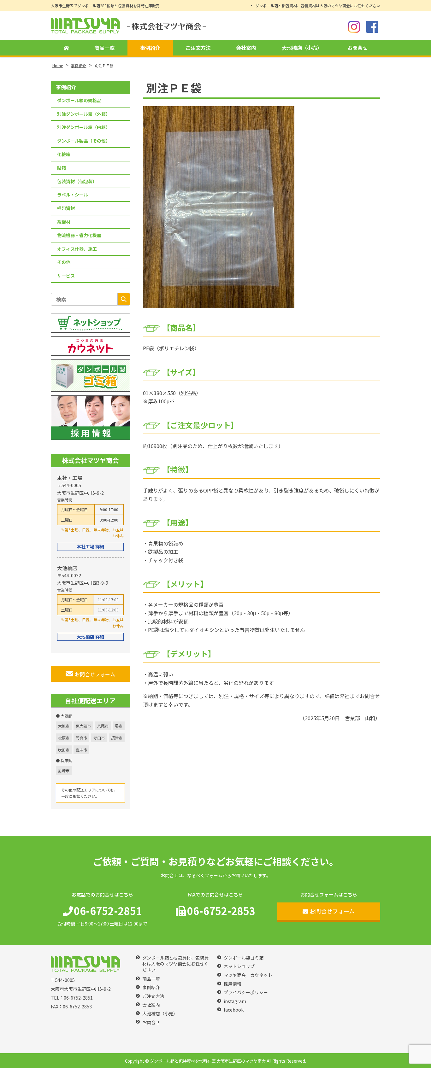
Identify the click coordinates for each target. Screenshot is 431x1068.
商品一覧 (104, 47)
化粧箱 (63, 154)
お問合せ (357, 47)
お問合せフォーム (95, 674)
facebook (234, 1010)
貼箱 (61, 168)
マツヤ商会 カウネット (248, 975)
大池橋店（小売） (302, 47)
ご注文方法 (198, 47)
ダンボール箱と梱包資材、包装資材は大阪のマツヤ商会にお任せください (317, 5)
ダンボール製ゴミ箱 (243, 958)
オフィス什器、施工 (77, 249)
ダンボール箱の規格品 (79, 100)
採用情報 (232, 984)
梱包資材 (66, 208)
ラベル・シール (72, 194)
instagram (235, 1001)
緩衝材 (63, 222)
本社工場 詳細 (90, 546)
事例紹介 (150, 47)
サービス (66, 275)
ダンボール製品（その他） (83, 140)
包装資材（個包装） (77, 181)
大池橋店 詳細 (90, 636)
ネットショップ (239, 966)
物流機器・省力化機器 (79, 235)
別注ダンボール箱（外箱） (83, 114)
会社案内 (246, 47)
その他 (63, 262)
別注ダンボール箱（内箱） (83, 127)
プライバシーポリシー (246, 992)
